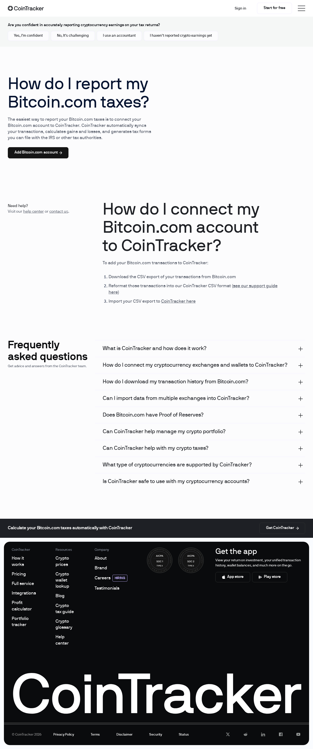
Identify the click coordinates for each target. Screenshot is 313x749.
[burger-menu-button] (301, 8)
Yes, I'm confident (28, 35)
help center (33, 211)
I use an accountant (119, 35)
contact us (58, 211)
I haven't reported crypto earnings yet (181, 35)
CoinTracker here (178, 301)
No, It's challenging (73, 35)
